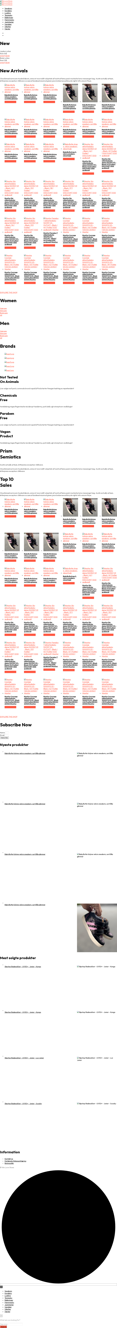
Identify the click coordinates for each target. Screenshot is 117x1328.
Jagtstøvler (9, 22)
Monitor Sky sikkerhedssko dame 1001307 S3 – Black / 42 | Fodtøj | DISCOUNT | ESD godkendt (89, 165)
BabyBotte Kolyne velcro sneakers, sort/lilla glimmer (11, 97)
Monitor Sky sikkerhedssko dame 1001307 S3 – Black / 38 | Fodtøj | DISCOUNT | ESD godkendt (50, 202)
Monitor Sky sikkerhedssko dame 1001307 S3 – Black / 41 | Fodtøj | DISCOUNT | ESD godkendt (109, 163)
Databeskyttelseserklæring (15, 1161)
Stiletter (8, 27)
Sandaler (8, 24)
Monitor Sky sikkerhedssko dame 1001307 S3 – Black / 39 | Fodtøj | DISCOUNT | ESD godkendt (31, 202)
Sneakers (8, 8)
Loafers (8, 13)
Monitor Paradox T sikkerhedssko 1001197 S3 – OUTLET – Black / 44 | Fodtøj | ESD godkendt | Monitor (50, 237)
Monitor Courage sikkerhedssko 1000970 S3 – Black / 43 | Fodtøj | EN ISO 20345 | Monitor (31, 275)
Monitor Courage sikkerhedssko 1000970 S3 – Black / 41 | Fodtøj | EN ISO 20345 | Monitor (70, 275)
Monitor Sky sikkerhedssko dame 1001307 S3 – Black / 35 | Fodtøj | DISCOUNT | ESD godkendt (109, 202)
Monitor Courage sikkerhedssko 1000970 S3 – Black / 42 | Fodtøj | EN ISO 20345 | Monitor (50, 275)
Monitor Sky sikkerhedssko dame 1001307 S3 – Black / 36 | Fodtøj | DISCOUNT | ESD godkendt (89, 202)
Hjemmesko (9, 20)
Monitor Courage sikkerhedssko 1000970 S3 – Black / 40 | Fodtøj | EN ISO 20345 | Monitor (89, 275)
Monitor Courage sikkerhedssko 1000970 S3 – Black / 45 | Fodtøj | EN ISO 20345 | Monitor (109, 238)
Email (2, 735)
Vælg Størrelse (10, 102)
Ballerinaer (9, 17)
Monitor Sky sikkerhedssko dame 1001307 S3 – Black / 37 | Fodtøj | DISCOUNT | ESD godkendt (70, 202)
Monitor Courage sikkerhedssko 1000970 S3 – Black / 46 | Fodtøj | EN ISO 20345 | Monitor (89, 238)
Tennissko (8, 15)
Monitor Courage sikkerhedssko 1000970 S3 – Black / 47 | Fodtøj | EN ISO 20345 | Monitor (70, 238)
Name (2, 732)
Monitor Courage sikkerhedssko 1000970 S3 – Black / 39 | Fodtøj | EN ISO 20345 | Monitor (109, 275)
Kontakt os (9, 1159)
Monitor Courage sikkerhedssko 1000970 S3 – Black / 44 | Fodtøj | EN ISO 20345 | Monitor (12, 275)
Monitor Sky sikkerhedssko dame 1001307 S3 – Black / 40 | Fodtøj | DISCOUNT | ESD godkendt (12, 202)
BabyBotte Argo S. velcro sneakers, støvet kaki (70, 154)
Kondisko (8, 11)
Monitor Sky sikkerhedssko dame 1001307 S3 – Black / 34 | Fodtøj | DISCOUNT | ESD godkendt (12, 239)
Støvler (7, 29)
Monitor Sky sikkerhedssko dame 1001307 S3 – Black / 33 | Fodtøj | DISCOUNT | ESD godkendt (31, 239)
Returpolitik (9, 1163)
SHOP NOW (5, 56)
